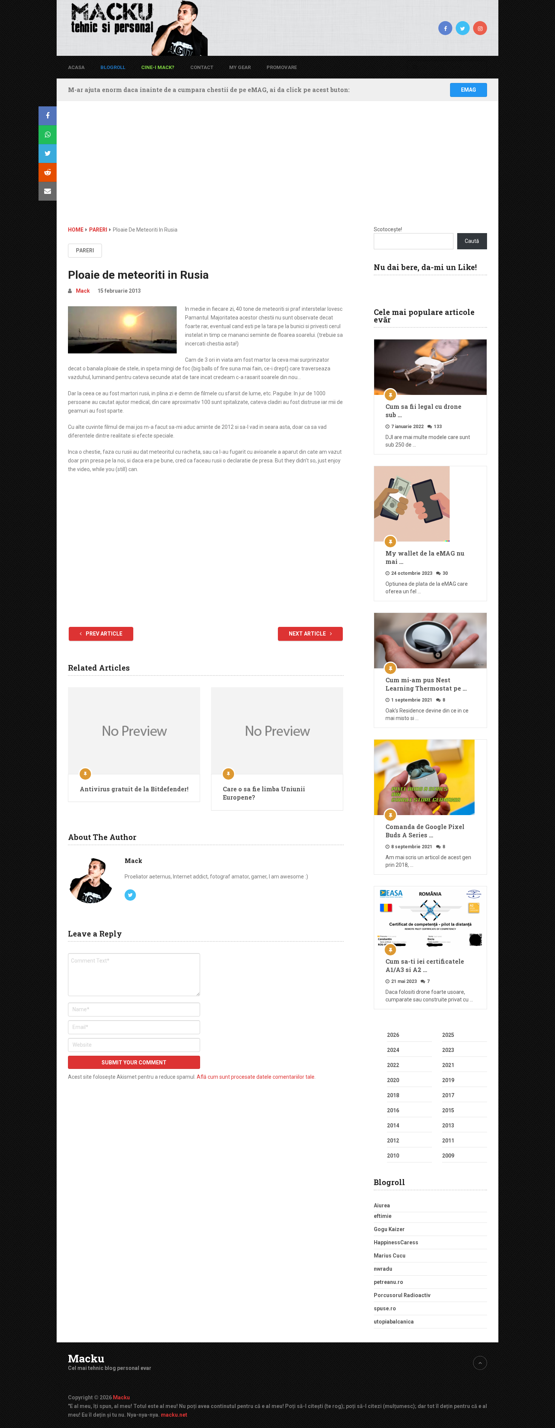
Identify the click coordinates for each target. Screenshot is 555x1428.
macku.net (174, 1415)
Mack (83, 291)
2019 (448, 1080)
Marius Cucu (389, 1256)
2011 (448, 1141)
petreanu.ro (388, 1282)
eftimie (383, 1216)
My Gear (240, 67)
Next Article (308, 634)
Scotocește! (388, 229)
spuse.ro (385, 1308)
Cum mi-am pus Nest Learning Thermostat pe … (426, 684)
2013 (448, 1125)
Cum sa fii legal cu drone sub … (423, 410)
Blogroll (112, 67)
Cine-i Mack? (157, 67)
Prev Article (103, 634)
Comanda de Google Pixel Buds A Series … (424, 831)
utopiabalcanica (394, 1322)
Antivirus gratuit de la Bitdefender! (134, 789)
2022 (393, 1065)
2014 (393, 1125)
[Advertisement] (277, 169)
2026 (393, 1035)
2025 (448, 1035)
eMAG (468, 90)
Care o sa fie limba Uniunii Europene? (264, 793)
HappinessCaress (396, 1242)
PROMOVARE (282, 67)
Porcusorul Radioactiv (402, 1295)
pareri (85, 250)
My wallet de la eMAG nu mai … (424, 557)
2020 (393, 1080)
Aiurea (382, 1205)
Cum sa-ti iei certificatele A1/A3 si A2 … (424, 965)
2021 (448, 1065)
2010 (393, 1156)
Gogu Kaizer (389, 1229)
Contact (201, 67)
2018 (393, 1095)
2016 (393, 1110)
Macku (86, 1358)
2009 (448, 1156)
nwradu (383, 1269)
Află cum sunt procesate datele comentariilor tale (255, 1077)
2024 (393, 1050)
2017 (448, 1095)
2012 (393, 1141)
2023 (448, 1050)
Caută (472, 241)
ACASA (76, 67)
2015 (448, 1110)
